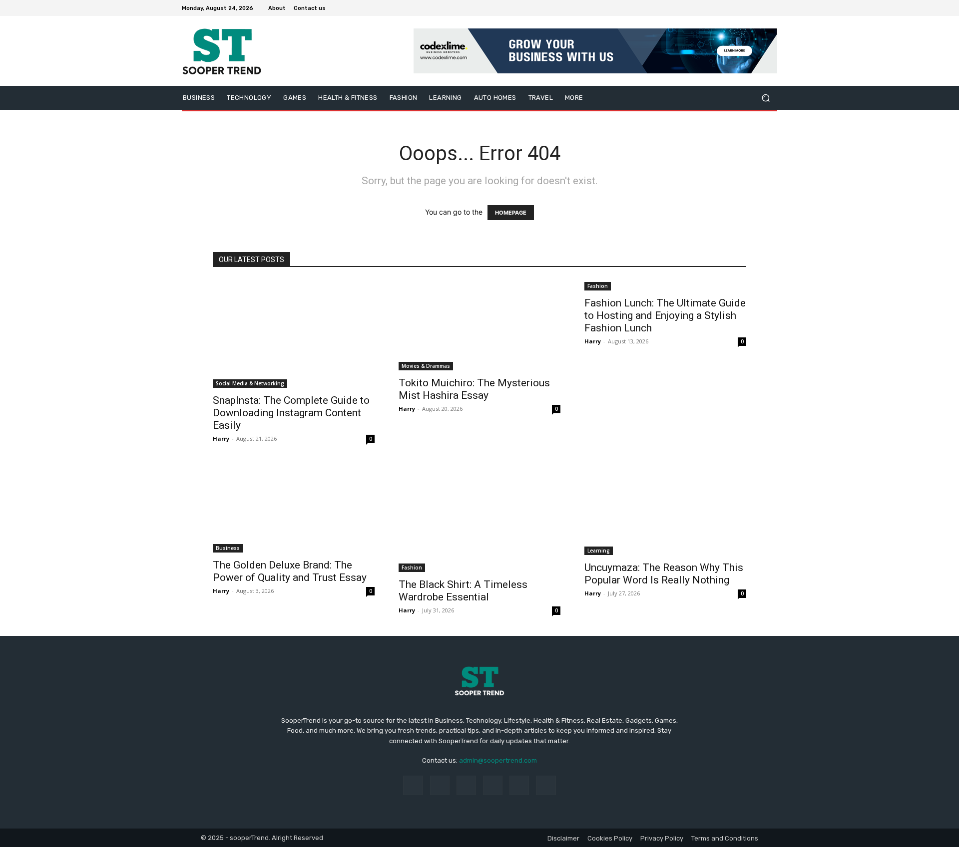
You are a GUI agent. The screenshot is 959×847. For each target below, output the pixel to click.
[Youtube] (771, 8)
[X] (747, 8)
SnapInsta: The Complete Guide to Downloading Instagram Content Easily (291, 412)
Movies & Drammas (426, 365)
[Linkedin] (466, 785)
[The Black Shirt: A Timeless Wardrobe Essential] (479, 518)
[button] (765, 98)
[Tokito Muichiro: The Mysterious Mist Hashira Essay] (479, 325)
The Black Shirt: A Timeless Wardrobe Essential (463, 590)
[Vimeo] (759, 8)
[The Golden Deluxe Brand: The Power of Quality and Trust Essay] (294, 508)
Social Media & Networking (250, 383)
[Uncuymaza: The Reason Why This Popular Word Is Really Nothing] (665, 509)
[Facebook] (723, 8)
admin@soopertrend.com (498, 760)
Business (228, 548)
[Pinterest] (492, 785)
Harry (221, 438)
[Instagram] (735, 8)
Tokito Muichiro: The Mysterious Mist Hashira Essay (474, 389)
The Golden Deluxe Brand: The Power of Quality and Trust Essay (290, 571)
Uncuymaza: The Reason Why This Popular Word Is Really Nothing (663, 574)
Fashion (597, 285)
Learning (598, 550)
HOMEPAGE (510, 212)
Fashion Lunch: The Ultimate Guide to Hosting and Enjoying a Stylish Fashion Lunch (665, 315)
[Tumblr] (519, 785)
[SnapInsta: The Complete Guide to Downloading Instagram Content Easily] (294, 334)
